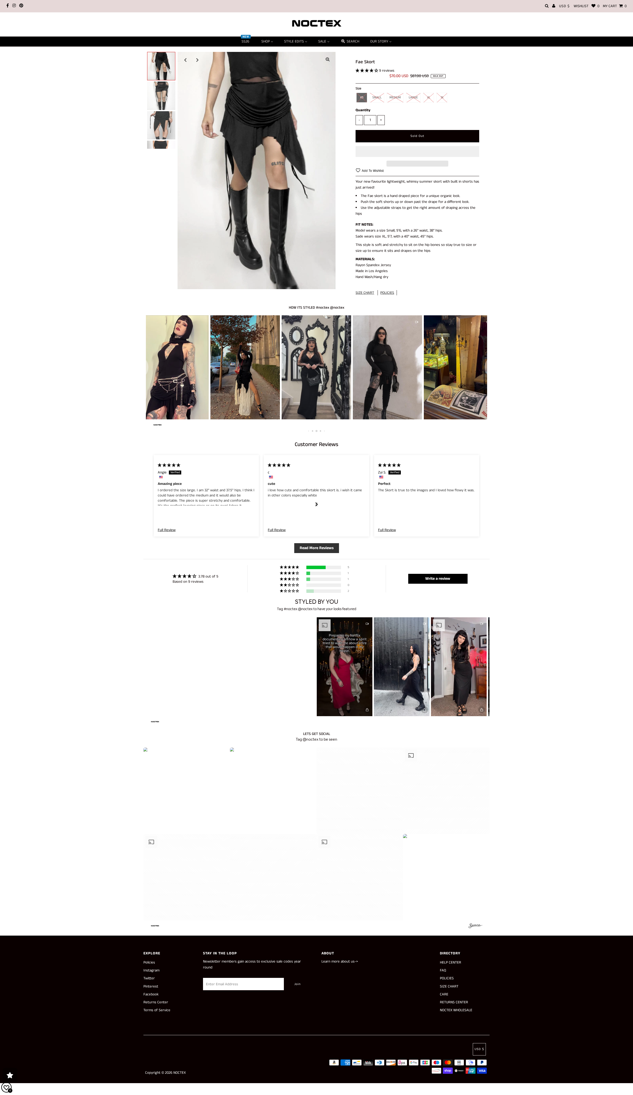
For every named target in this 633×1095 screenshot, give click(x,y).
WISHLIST (586, 6)
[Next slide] (316, 504)
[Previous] (185, 59)
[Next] (197, 59)
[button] (367, 70)
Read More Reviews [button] (317, 548)
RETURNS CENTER (454, 1002)
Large (413, 97)
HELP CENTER (450, 962)
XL (428, 97)
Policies (149, 962)
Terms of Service (156, 1010)
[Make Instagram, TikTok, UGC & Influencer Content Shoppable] (475, 926)
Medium (395, 97)
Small (377, 97)
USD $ (564, 6)
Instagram (151, 970)
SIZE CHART (365, 292)
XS (361, 97)
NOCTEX (179, 1072)
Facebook (150, 994)
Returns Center (155, 1002)
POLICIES (387, 292)
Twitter (149, 978)
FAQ (443, 970)
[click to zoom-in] (327, 59)
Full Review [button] (167, 530)
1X (442, 97)
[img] (169, 465)
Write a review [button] (437, 578)
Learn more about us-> (339, 961)
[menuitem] (246, 41)
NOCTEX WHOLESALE (456, 1010)
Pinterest (150, 986)
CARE (444, 994)
